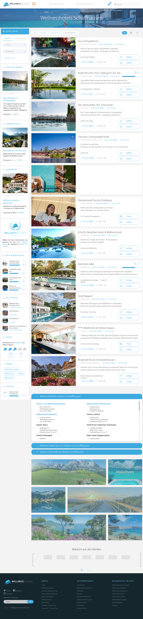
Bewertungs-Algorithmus (84, 588)
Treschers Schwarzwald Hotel (93, 136)
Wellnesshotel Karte (47, 588)
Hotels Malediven (117, 602)
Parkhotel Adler (86, 264)
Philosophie (80, 605)
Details (129, 63)
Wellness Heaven (82, 602)
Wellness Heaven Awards (84, 600)
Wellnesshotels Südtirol (119, 600)
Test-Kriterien (81, 585)
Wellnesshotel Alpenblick (47, 414)
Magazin (79, 594)
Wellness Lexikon (47, 600)
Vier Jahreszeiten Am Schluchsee (95, 105)
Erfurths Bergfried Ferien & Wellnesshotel (99, 232)
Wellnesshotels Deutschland (120, 585)
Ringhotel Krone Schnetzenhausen (96, 359)
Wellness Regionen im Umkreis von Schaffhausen (64, 445)
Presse (43, 585)
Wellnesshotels (56, 4)
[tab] (86, 396)
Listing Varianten (82, 608)
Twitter (8, 591)
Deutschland (119, 44)
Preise (129, 216)
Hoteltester (80, 591)
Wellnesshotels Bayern (119, 588)
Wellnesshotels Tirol (118, 594)
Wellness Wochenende (11, 369)
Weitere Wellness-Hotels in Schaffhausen (60, 396)
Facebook (18, 591)
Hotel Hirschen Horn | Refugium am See (99, 73)
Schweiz (8, 45)
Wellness (21, 374)
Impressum (45, 608)
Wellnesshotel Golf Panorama (99, 404)
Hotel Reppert (85, 296)
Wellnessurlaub (9, 374)
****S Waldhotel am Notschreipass (96, 328)
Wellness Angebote (47, 597)
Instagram (9, 594)
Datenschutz (54, 608)
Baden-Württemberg (106, 44)
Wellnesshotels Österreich (120, 591)
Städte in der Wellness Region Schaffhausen (62, 452)
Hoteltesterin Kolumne (84, 597)
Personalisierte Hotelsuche (49, 594)
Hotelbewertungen (85, 4)
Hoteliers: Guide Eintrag (49, 605)
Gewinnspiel (45, 602)
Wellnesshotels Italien (118, 597)
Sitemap (114, 605)
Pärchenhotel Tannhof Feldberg (95, 200)
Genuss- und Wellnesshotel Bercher (51, 404)
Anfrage (129, 57)
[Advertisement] (109, 179)
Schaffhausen (9, 51)
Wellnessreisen (9, 378)
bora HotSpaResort (88, 41)
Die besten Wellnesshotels (49, 591)
